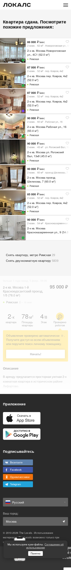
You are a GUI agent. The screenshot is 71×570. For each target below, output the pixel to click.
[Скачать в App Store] (21, 418)
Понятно (35, 553)
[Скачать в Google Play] (21, 434)
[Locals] (17, 5)
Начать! (35, 354)
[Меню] (65, 5)
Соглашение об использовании (45, 545)
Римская (34, 59)
